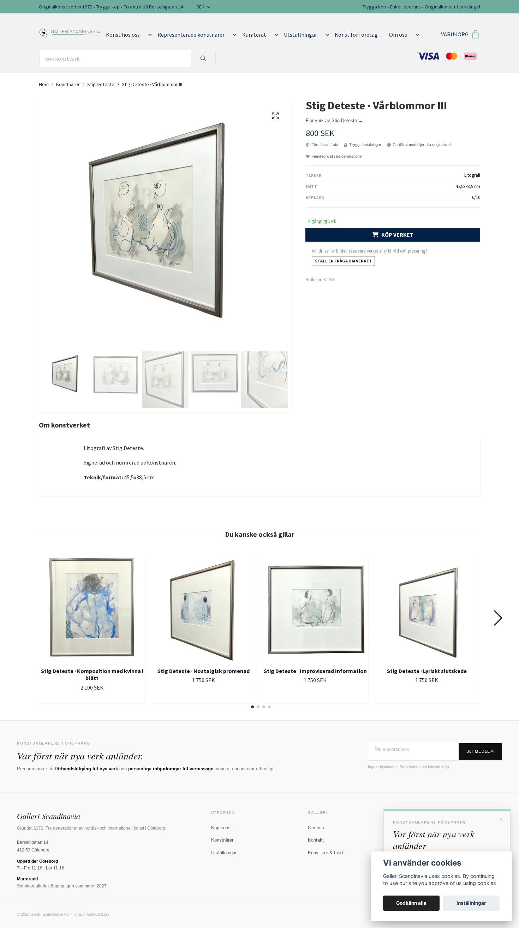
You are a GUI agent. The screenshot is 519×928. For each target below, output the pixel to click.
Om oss (398, 34)
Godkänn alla (411, 903)
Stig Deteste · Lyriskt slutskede (427, 670)
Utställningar (300, 34)
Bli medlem (480, 751)
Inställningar (471, 903)
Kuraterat (254, 34)
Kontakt (316, 840)
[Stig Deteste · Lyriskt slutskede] (427, 609)
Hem (44, 84)
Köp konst (221, 827)
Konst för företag (356, 34)
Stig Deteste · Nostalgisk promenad (203, 670)
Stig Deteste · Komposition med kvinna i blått (92, 674)
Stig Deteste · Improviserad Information (315, 670)
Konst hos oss (123, 34)
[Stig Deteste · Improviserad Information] (315, 609)
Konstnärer (68, 84)
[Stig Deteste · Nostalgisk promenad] (203, 609)
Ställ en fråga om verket (343, 260)
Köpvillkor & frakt (325, 852)
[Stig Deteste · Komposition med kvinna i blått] (92, 609)
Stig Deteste (100, 84)
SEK (200, 7)
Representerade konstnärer (191, 34)
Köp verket (397, 234)
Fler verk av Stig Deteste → (334, 120)
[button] (148, 34)
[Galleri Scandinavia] (69, 31)
